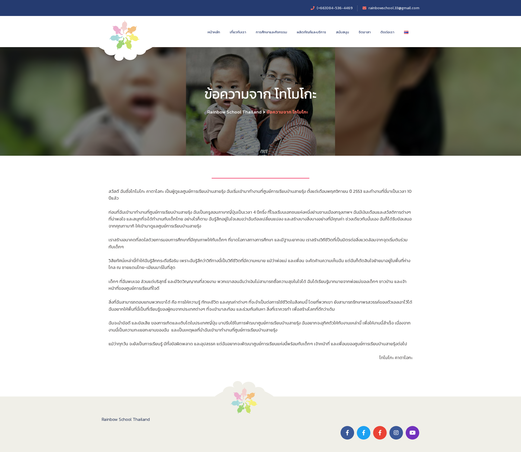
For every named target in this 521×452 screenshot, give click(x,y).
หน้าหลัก (214, 32)
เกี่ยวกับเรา (238, 32)
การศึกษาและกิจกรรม (271, 32)
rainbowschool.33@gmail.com (393, 8)
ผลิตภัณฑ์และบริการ (311, 32)
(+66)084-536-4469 (335, 8)
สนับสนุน (342, 32)
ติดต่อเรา (387, 32)
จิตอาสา (365, 32)
